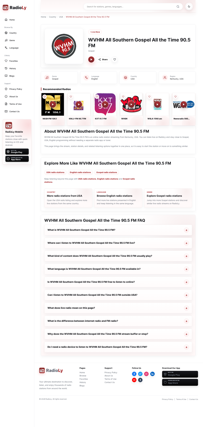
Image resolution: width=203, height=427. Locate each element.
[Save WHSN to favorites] (123, 96)
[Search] (178, 6)
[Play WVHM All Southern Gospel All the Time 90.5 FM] (91, 59)
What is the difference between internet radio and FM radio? (83, 321)
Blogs (82, 385)
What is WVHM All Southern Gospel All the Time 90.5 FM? (81, 230)
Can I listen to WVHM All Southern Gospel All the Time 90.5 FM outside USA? (92, 295)
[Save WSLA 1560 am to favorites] (149, 96)
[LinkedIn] (152, 374)
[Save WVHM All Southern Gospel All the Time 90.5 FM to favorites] (115, 59)
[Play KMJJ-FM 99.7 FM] (79, 104)
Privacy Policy (111, 372)
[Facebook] (134, 374)
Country (52, 17)
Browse (83, 375)
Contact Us (110, 382)
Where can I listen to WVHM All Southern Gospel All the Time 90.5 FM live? (91, 243)
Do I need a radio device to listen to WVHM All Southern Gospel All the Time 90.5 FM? (97, 347)
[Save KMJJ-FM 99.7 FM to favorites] (71, 96)
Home (43, 17)
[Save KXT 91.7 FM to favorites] (97, 96)
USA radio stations (55, 172)
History (83, 382)
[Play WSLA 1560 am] (157, 104)
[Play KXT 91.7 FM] (105, 104)
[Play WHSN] (131, 104)
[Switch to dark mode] (189, 6)
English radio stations (80, 172)
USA (61, 17)
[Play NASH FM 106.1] (53, 104)
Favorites (84, 379)
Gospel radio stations (106, 172)
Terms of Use (110, 379)
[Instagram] (146, 374)
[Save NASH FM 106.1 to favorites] (44, 96)
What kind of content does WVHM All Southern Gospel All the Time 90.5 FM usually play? (100, 256)
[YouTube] (134, 380)
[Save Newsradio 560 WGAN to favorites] (175, 96)
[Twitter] (140, 374)
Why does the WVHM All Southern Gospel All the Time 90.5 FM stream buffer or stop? (98, 334)
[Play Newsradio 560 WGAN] (183, 104)
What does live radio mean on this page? (71, 308)
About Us (109, 375)
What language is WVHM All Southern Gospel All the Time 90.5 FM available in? (94, 269)
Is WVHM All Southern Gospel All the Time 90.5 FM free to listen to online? (91, 282)
